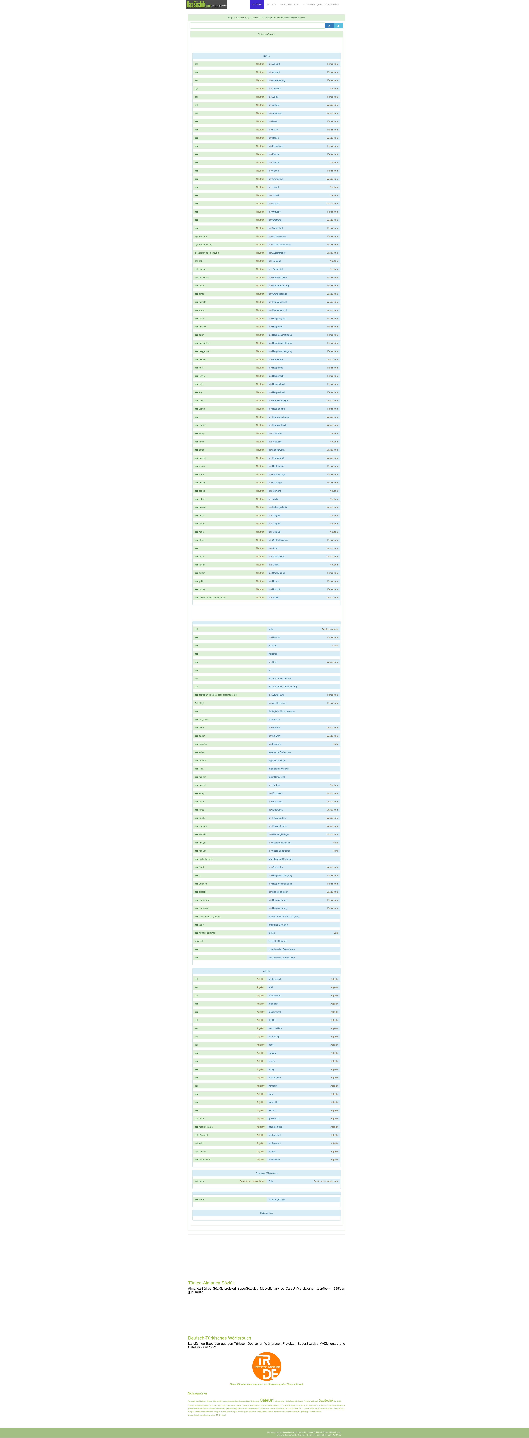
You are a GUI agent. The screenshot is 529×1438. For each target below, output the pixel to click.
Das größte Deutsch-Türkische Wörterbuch (304, 1401)
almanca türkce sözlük (214, 1401)
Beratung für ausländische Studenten (234, 1401)
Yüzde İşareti (300, 1412)
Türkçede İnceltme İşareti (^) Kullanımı (243, 1412)
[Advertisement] (259, 46)
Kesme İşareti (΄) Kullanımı (304, 1405)
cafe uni (277, 1401)
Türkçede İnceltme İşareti (222, 1412)
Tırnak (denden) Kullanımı (265, 1412)
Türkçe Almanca (339, 1408)
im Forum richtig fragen (287, 1405)
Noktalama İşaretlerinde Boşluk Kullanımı (231, 1408)
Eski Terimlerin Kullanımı (264, 1405)
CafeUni (267, 1400)
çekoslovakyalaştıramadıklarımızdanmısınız (201, 1415)
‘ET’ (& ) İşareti (221, 1415)
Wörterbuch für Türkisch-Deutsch (285, 1412)
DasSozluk (326, 1400)
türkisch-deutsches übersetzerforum (321, 1408)
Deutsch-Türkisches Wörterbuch (198, 1405)
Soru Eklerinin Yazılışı (273, 1408)
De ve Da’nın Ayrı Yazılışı (217, 1405)
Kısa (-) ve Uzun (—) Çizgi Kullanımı (325, 1405)
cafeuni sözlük (285, 1401)
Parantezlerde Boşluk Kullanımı (255, 1408)
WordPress (337, 1435)
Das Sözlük (337, 1401)
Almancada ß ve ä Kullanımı (197, 1401)
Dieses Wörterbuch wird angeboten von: (249, 1384)
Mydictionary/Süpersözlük (209, 1408)
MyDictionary (196, 1408)
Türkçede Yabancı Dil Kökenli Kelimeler (200, 1412)
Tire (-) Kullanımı (304, 1408)
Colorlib (320, 1435)
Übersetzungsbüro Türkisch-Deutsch (285, 1384)
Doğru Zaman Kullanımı (233, 1405)
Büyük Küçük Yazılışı (252, 1401)
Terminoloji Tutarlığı (291, 1408)
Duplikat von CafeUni (249, 1405)
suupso (282, 1408)
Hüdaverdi (275, 1405)
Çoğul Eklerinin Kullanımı (313, 1412)
